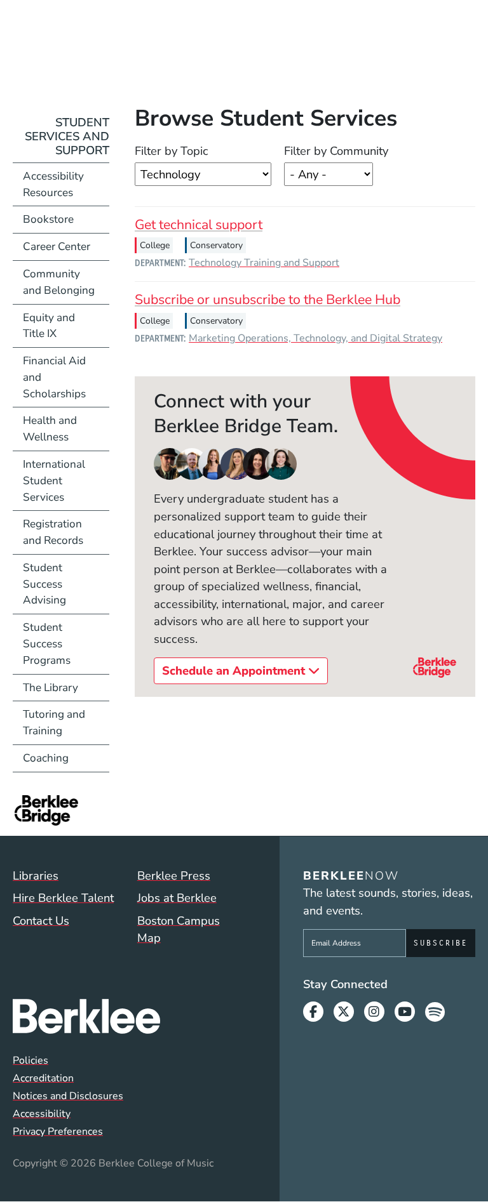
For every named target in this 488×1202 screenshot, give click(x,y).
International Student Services (54, 481)
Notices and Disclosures (68, 1096)
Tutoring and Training (54, 722)
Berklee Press (173, 875)
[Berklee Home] (129, 1016)
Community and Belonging (59, 282)
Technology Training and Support (264, 263)
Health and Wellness (50, 428)
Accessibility (42, 1114)
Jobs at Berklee (177, 898)
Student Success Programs (47, 644)
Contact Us (41, 920)
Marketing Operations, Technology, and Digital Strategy (315, 338)
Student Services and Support (67, 136)
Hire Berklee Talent (63, 898)
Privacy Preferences (58, 1132)
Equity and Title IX (49, 325)
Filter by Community (336, 151)
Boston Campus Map (178, 929)
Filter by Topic (171, 151)
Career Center (56, 246)
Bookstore (66, 219)
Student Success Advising (44, 584)
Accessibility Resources (53, 184)
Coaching (46, 758)
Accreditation (43, 1078)
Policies (30, 1060)
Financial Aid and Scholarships (54, 377)
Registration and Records (53, 532)
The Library (50, 687)
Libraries (35, 875)
